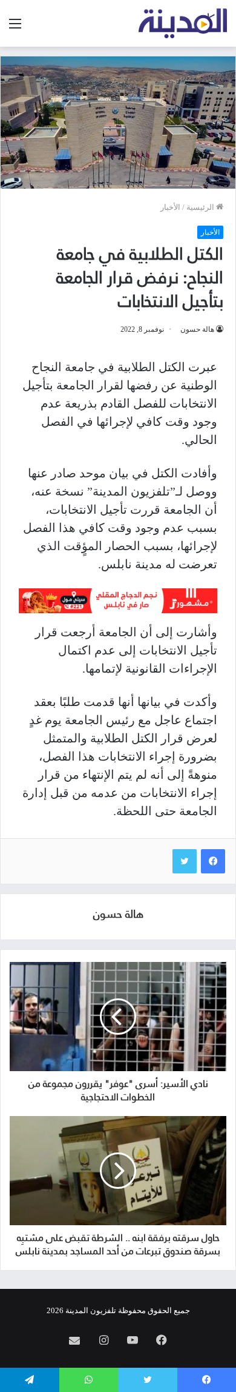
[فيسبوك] (213, 861)
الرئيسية (201, 207)
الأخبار (170, 207)
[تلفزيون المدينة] (183, 23)
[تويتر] (184, 861)
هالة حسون (197, 329)
